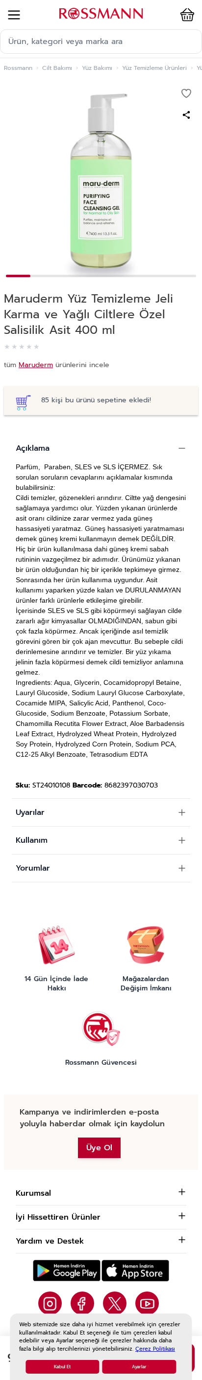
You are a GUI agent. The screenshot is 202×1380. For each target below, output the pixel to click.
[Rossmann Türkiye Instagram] (50, 1303)
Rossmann (18, 68)
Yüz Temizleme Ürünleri (154, 68)
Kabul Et (62, 1366)
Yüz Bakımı (97, 68)
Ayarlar (139, 1366)
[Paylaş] (186, 115)
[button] (185, 15)
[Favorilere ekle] (186, 93)
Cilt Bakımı (57, 68)
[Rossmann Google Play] (66, 1270)
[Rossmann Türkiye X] (114, 1303)
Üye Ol (99, 1148)
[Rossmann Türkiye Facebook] (82, 1303)
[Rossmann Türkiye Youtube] (147, 1303)
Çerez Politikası (155, 1349)
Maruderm (36, 365)
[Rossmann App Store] (135, 1270)
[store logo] (101, 13)
